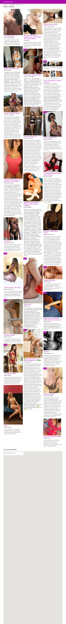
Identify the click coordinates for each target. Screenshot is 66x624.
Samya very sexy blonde (12, 113)
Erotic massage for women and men (52, 81)
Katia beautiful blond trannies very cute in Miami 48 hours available (32, 37)
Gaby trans (27, 304)
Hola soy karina (9, 36)
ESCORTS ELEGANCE (8, 1)
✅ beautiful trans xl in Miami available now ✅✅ (32, 359)
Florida (18, 4)
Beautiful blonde (9, 335)
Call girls (6, 4)
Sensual (46, 351)
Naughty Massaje (49, 280)
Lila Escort (7, 241)
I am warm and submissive (32, 75)
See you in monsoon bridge (52, 436)
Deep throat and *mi (30, 136)
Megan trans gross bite (11, 68)
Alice (5, 425)
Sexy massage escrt (50, 137)
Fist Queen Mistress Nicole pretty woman (52, 174)
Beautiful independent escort (51, 232)
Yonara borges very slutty (12, 287)
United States (12, 4)
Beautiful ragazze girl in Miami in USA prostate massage (31, 203)
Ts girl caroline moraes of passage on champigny (12, 180)
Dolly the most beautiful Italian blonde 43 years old (52, 319)
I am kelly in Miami (10, 373)
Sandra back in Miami (50, 24)
